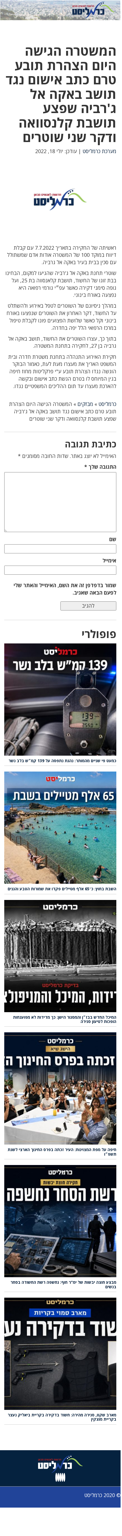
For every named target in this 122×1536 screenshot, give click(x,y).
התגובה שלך (100, 466)
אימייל (109, 560)
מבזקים (85, 404)
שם (112, 539)
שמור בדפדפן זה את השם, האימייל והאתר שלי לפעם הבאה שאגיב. (65, 589)
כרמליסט (107, 404)
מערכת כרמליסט (99, 151)
